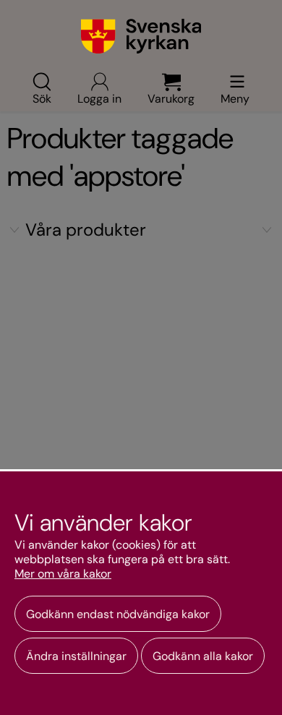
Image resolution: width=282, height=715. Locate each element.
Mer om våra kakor (62, 574)
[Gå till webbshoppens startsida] (141, 36)
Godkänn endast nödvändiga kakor (118, 614)
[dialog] (141, 592)
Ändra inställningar (76, 656)
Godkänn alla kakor (203, 656)
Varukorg (171, 97)
